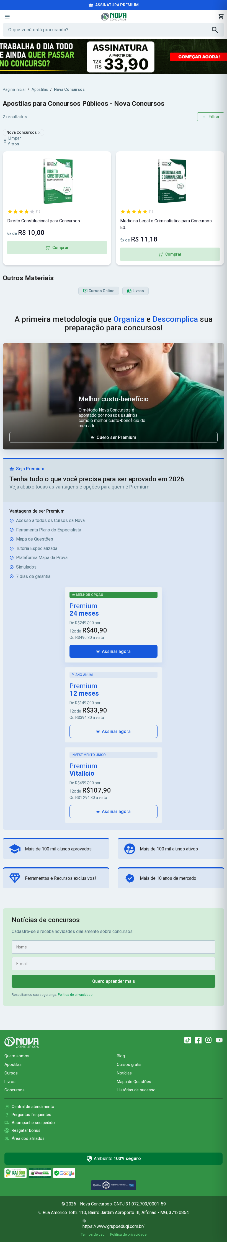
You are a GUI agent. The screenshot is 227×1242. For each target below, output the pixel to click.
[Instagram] (208, 1040)
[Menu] (7, 16)
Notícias (124, 1073)
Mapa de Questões (134, 1081)
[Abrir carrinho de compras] (221, 16)
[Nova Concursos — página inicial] (114, 16)
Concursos (14, 1089)
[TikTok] (187, 1040)
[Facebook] (198, 1040)
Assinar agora (116, 651)
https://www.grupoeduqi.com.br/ (113, 1226)
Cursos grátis (129, 1064)
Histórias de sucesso (136, 1089)
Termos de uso (93, 1234)
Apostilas (40, 89)
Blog (121, 1055)
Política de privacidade (75, 995)
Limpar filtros (14, 141)
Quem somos (16, 1055)
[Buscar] (218, 30)
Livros (10, 1081)
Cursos (11, 1073)
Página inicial (14, 89)
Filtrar (214, 116)
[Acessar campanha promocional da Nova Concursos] (113, 56)
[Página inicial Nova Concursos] (21, 1042)
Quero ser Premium (116, 437)
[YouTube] (219, 1040)
